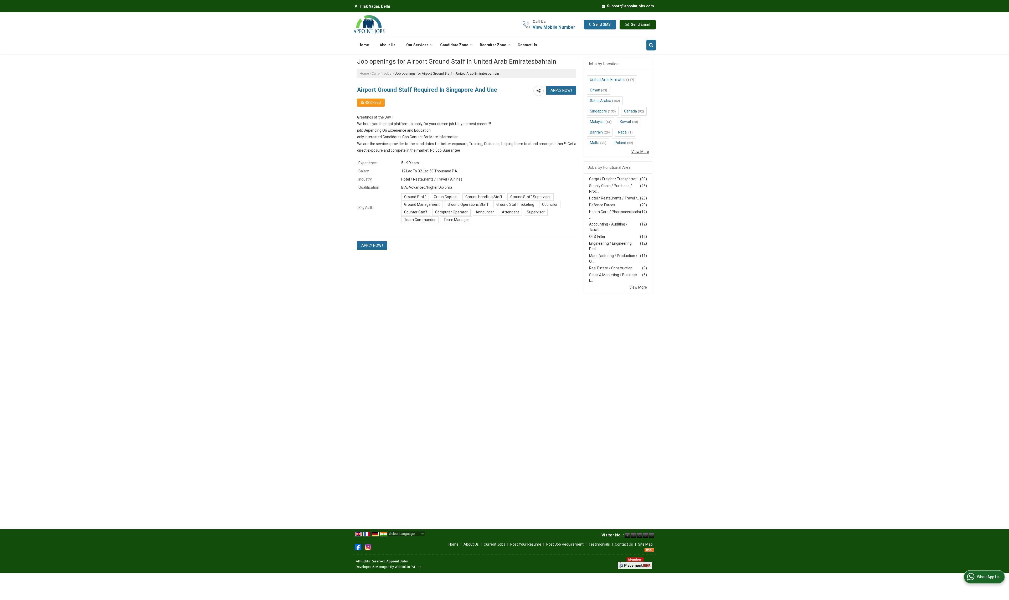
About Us (387, 45)
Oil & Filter (597, 236)
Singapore (598, 111)
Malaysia (597, 122)
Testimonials (599, 544)
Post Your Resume (525, 544)
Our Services (417, 45)
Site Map (645, 544)
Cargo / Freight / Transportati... (614, 179)
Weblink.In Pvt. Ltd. (408, 567)
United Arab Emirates (607, 80)
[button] (554, 27)
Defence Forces (602, 205)
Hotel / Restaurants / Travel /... (614, 198)
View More (640, 152)
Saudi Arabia (600, 101)
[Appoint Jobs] (369, 24)
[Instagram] (368, 547)
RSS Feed (372, 102)
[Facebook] (358, 547)
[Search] (651, 45)
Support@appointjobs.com (630, 6)
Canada (630, 111)
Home (363, 45)
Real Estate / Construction (610, 268)
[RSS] (649, 550)
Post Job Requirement (565, 544)
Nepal (622, 132)
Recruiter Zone (493, 45)
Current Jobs (381, 73)
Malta (594, 143)
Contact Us (527, 45)
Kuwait (625, 122)
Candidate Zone (454, 45)
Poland (620, 143)
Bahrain (596, 132)
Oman (595, 90)
